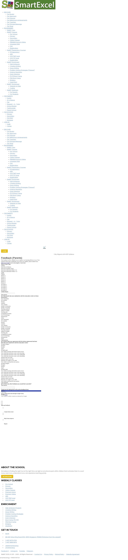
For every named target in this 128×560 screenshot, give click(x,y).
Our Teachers (11, 22)
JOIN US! (7, 122)
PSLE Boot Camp (15, 78)
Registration (14, 48)
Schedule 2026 (15, 44)
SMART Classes (12, 32)
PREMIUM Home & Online (18, 42)
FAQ (11, 46)
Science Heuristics (16, 72)
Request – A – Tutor (13, 104)
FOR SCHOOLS (8, 112)
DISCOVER (7, 12)
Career (9, 126)
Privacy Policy (48, 554)
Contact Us (38, 554)
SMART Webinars (12, 90)
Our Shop (10, 26)
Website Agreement (72, 554)
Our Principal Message (14, 24)
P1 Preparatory (14, 52)
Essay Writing (14, 68)
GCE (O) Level (14, 58)
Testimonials (11, 108)
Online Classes (15, 40)
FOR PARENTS (8, 96)
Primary (12, 36)
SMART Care (11, 30)
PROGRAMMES (8, 28)
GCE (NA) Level (15, 56)
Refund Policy (59, 554)
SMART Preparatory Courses (16, 50)
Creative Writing (15, 66)
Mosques (10, 120)
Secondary (13, 38)
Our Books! (10, 14)
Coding (12, 88)
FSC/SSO (10, 118)
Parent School (11, 110)
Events (9, 98)
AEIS (11, 54)
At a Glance (11, 100)
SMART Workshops (13, 84)
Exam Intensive (15, 74)
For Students (14, 94)
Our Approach (11, 16)
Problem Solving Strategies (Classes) (22, 70)
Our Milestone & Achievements (17, 20)
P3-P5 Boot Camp (16, 76)
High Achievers (15, 64)
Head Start (13, 82)
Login (8, 124)
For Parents (13, 92)
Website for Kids (15, 86)
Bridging (12, 80)
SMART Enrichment (13, 62)
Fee (8, 102)
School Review (12, 106)
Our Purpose (11, 18)
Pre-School (13, 34)
